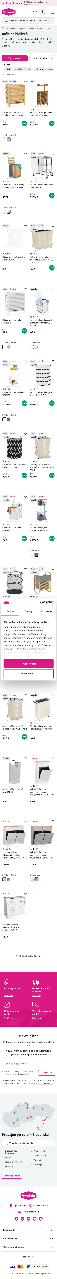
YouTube (28, 1219)
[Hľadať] (5, 20)
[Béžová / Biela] (4, 211)
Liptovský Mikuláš (13, 1162)
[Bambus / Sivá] (9, 879)
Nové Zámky (40, 1155)
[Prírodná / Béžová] (9, 211)
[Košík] (43, 12)
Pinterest (34, 1219)
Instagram (22, 1219)
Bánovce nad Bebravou (11, 1152)
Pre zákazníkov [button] (9, 1238)
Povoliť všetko (28, 663)
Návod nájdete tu (45, 1083)
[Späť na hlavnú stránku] (9, 12)
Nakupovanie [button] (8, 1230)
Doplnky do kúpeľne (26, 28)
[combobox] (42, 58)
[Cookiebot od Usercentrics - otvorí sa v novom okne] (41, 603)
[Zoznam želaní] (35, 12)
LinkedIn (41, 1219)
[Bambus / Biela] (4, 879)
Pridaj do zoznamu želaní (25, 81)
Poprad (37, 1160)
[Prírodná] (9, 139)
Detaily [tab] (28, 611)
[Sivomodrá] (9, 419)
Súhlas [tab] (10, 611)
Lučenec (9, 1167)
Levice (8, 1157)
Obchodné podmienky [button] (13, 1247)
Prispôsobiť (27, 673)
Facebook (16, 1219)
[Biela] (4, 139)
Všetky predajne (12, 1175)
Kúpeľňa (12, 28)
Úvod (4, 28)
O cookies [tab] (46, 611)
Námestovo (39, 1151)
